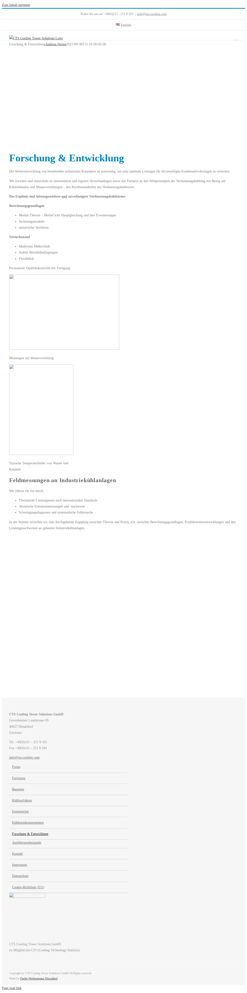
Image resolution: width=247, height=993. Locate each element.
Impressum (19, 865)
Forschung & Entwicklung (30, 834)
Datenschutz (20, 876)
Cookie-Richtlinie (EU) (28, 887)
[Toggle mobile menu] (236, 37)
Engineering (20, 811)
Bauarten (18, 789)
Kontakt (17, 854)
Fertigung (18, 778)
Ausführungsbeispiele (26, 842)
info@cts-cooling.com (151, 14)
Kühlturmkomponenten (28, 822)
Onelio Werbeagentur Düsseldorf (39, 978)
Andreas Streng (55, 44)
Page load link (11, 988)
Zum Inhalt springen (16, 5)
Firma (16, 767)
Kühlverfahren (22, 800)
